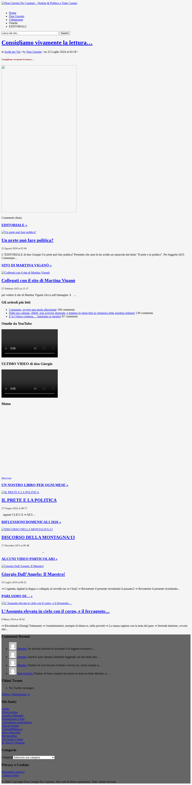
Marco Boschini (11, 732)
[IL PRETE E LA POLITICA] (20, 492)
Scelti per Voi (12, 51)
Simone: (22, 657)
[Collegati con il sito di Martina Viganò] (26, 272)
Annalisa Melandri (12, 715)
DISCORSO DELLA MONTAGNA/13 (38, 537)
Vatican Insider (10, 725)
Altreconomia (10, 712)
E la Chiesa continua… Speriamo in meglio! (35, 316)
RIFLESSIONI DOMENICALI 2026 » (31, 522)
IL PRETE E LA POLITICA (29, 500)
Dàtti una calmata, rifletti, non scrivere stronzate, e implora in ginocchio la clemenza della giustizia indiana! (72, 313)
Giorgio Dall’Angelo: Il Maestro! (33, 574)
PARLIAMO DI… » (17, 596)
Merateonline (9, 735)
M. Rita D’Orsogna (13, 742)
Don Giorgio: (25, 673)
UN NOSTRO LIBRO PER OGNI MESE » (35, 485)
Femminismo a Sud (13, 719)
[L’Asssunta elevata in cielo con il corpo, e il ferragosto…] (37, 603)
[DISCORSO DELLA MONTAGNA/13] (27, 529)
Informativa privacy (13, 772)
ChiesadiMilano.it (12, 729)
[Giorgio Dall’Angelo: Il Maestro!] (23, 566)
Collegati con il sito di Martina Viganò (38, 280)
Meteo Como (6, 478)
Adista (5, 708)
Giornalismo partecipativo (17, 722)
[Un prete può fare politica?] (19, 232)
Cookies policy (10, 775)
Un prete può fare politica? (27, 240)
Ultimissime (16, 19)
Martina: (22, 648)
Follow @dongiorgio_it (15, 694)
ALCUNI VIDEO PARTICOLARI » (30, 559)
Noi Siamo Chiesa (12, 739)
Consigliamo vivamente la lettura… (47, 42)
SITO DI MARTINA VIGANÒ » (27, 265)
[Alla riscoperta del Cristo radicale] (39, 3)
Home (12, 12)
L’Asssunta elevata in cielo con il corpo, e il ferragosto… (56, 611)
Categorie (7, 757)
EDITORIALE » (14, 225)
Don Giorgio (16, 16)
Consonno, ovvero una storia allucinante (33, 309)
